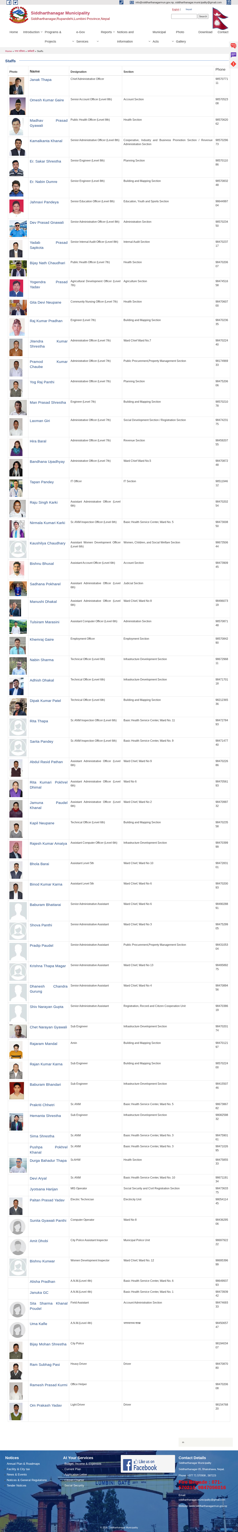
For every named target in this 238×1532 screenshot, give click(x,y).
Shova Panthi (41, 925)
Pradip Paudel (41, 945)
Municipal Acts (159, 36)
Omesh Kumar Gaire (47, 100)
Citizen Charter (74, 1480)
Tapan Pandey (42, 482)
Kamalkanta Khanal (46, 141)
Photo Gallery (181, 36)
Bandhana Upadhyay (47, 462)
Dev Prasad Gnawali (47, 222)
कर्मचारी (31, 51)
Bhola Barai (39, 864)
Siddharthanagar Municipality (195, 1462)
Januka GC (39, 1292)
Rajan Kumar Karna (46, 1064)
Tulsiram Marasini (44, 622)
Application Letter (75, 1474)
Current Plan (72, 1469)
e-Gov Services (82, 36)
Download (205, 32)
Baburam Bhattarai (45, 905)
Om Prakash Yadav (46, 1405)
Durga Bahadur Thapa (48, 1160)
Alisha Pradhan (42, 1281)
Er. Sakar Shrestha (45, 161)
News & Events (17, 1474)
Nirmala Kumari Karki (47, 523)
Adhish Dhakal (42, 680)
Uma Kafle (38, 1324)
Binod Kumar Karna (46, 884)
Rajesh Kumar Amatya (48, 843)
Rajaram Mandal (43, 1044)
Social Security (74, 1485)
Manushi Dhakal (43, 602)
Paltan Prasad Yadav (47, 1200)
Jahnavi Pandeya (44, 202)
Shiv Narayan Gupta (46, 1007)
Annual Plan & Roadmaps (23, 1463)
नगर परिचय (20, 51)
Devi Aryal (38, 1178)
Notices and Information (125, 36)
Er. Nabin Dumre (43, 182)
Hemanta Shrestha (45, 1116)
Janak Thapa (41, 80)
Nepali (189, 9)
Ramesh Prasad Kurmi (48, 1385)
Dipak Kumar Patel (45, 701)
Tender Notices (16, 1485)
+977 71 (192, 1475)
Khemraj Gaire (42, 639)
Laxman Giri (40, 421)
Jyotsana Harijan (44, 1189)
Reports (106, 32)
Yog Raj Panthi (42, 382)
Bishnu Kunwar (42, 1261)
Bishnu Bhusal (42, 564)
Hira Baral (38, 441)
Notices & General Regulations (27, 1480)
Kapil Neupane (42, 823)
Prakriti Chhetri (42, 1105)
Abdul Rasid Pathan (46, 762)
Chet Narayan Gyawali (48, 1027)
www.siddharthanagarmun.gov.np (208, 1505)
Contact (223, 32)
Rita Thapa (39, 721)
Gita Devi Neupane (45, 302)
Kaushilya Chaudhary (48, 543)
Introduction (31, 32)
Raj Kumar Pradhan (46, 321)
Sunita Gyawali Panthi (48, 1220)
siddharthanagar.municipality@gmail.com (202, 1499)
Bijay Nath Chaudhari (47, 263)
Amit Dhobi (39, 1241)
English (175, 9)
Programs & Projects (53, 36)
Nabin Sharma (42, 660)
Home (14, 32)
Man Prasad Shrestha (48, 402)
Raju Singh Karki (44, 502)
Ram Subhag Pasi (45, 1364)
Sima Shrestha (42, 1136)
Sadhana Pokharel (45, 584)
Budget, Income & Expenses (82, 1463)
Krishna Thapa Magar (48, 966)
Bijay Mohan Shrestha (48, 1344)
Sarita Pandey (41, 741)
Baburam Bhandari (45, 1084)
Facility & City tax (18, 1469)
